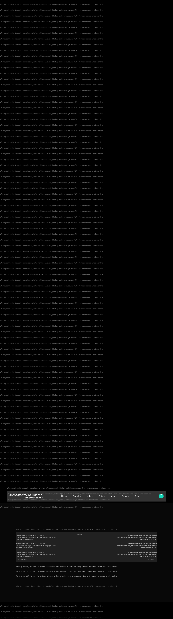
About (113, 496)
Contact (125, 496)
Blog (137, 496)
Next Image (151, 560)
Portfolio (77, 496)
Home (64, 496)
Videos (90, 496)
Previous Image (23, 560)
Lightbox (79, 534)
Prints (102, 496)
